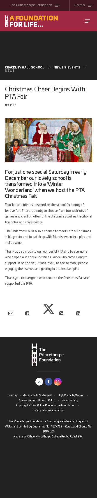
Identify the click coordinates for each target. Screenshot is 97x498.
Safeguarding (70, 400)
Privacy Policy (46, 400)
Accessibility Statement (37, 395)
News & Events (67, 67)
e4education (56, 410)
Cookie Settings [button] (28, 400)
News (10, 70)
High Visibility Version (71, 395)
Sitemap (12, 395)
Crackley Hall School (25, 67)
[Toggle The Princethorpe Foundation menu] (87, 21)
